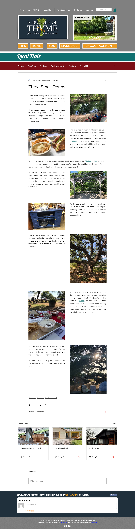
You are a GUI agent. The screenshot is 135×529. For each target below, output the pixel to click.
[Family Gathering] (67, 436)
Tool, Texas (94, 448)
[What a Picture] (98, 37)
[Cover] (89, 37)
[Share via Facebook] (29, 405)
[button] (115, 10)
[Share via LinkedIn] (40, 405)
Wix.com (64, 522)
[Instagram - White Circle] (69, 526)
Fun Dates (43, 66)
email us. (94, 522)
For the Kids (84, 66)
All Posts (21, 66)
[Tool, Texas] (101, 436)
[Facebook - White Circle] (65, 526)
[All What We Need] (100, 37)
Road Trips (32, 66)
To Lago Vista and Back (31, 448)
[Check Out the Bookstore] (92, 37)
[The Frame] (96, 37)
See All (115, 423)
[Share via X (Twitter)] (35, 405)
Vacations (72, 66)
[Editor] (94, 37)
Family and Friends (57, 66)
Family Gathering (62, 448)
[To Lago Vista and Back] (33, 436)
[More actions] (105, 80)
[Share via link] (45, 405)
